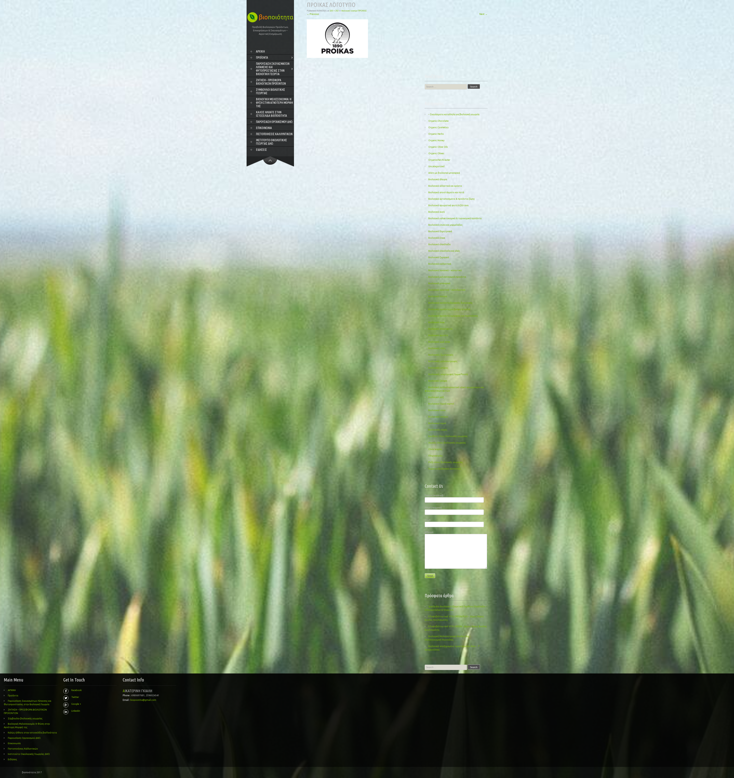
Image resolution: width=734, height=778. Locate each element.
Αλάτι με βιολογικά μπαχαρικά (444, 173)
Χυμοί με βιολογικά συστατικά (444, 468)
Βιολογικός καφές (437, 429)
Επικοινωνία (264, 128)
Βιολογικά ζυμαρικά (438, 257)
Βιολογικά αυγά (436, 212)
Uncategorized (436, 166)
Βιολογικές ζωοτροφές (440, 355)
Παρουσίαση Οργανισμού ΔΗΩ (274, 121)
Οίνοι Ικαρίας (435, 449)
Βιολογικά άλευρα (437, 179)
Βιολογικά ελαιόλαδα (439, 244)
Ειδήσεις (261, 149)
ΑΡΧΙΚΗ (260, 51)
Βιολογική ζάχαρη (437, 381)
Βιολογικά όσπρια (437, 296)
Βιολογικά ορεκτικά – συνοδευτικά (446, 290)
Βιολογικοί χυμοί (437, 423)
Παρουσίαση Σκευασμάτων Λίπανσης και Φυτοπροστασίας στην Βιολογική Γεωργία (272, 69)
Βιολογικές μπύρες (438, 368)
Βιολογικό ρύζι (436, 397)
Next (483, 14)
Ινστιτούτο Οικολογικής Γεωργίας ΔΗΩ (271, 141)
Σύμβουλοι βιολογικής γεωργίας (270, 91)
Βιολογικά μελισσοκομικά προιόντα (447, 277)
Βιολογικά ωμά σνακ (439, 342)
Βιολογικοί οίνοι (437, 410)
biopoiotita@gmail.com (143, 700)
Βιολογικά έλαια (436, 238)
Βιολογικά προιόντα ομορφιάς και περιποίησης (453, 316)
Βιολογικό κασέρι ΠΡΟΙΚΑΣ (354, 11)
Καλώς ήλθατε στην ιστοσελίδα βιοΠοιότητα (271, 113)
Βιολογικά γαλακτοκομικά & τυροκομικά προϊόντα (454, 218)
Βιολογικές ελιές (437, 348)
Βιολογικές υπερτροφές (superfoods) (448, 374)
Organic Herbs (436, 134)
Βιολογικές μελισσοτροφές (442, 361)
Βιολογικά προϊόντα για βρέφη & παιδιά (449, 309)
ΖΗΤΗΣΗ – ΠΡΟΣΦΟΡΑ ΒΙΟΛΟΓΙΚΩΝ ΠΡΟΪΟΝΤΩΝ (271, 81)
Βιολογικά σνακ (436, 322)
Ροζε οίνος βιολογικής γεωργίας (445, 462)
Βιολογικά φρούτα (438, 335)
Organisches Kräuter (439, 160)
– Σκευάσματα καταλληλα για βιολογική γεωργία (453, 114)
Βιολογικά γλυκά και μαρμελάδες (445, 225)
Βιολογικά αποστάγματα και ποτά (446, 192)
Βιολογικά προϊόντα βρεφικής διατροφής (450, 303)
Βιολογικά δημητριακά (440, 231)
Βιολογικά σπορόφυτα (440, 329)
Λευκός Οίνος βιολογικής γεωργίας (447, 442)
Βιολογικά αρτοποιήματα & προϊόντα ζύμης (451, 199)
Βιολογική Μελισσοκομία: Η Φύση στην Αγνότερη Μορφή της (274, 102)
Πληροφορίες (435, 455)
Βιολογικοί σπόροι (438, 416)
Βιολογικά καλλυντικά (439, 264)
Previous (313, 14)
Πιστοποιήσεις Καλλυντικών (274, 134)
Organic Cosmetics (438, 127)
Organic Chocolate (438, 121)
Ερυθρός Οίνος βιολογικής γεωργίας (448, 436)
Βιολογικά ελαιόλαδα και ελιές (444, 251)
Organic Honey (436, 140)
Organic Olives (436, 153)
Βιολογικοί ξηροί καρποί (441, 403)
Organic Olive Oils (438, 147)
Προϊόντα (262, 57)
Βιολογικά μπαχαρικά (439, 283)
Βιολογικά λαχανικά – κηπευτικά (445, 270)
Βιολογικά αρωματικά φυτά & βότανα (448, 205)
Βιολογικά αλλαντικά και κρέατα (445, 186)
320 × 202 (334, 11)
